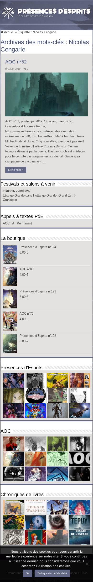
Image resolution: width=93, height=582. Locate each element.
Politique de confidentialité (52, 573)
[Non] (87, 563)
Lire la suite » (15, 169)
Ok (27, 573)
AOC (6, 223)
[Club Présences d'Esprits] (46, 11)
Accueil (8, 32)
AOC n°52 (16, 61)
